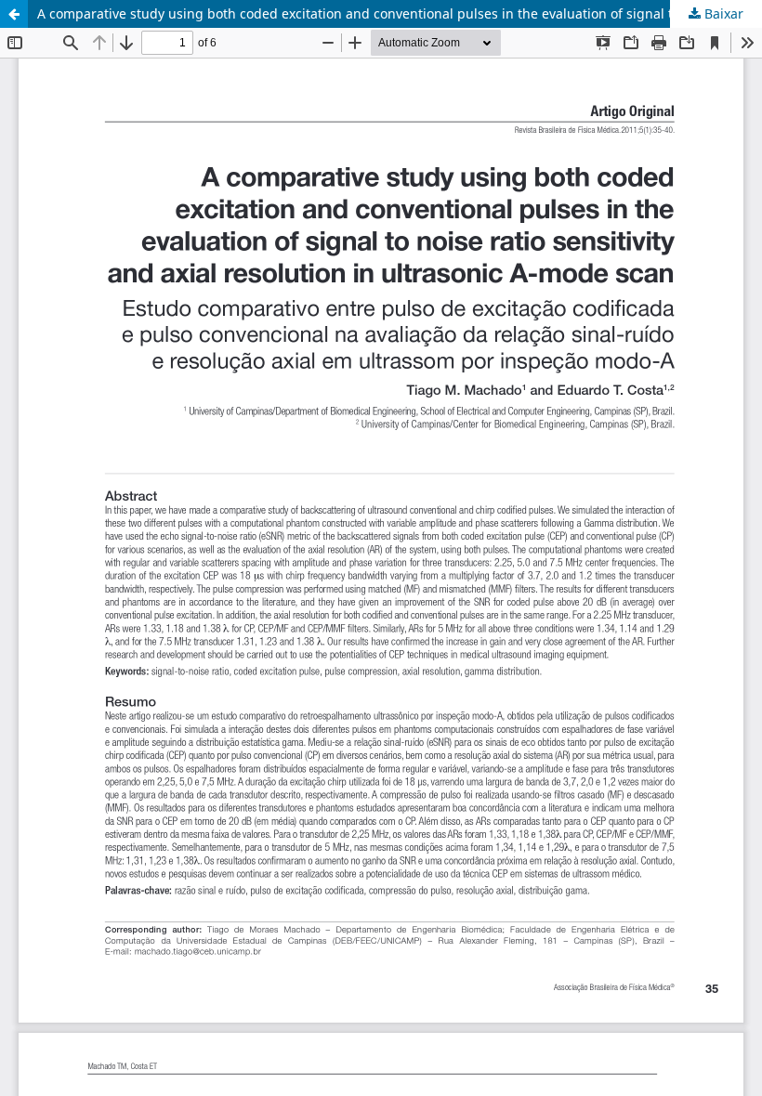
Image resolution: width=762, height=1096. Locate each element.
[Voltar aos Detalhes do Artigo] (14, 14)
